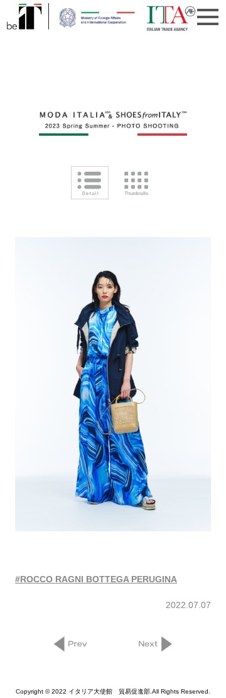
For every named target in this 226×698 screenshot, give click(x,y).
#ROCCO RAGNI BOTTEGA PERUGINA (96, 579)
